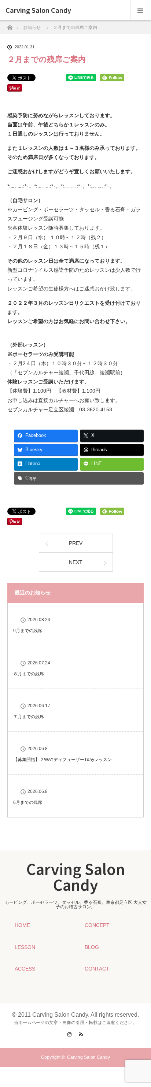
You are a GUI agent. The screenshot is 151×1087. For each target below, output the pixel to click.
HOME (22, 925)
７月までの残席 (28, 716)
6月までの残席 (27, 802)
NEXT (75, 562)
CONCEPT (97, 925)
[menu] (140, 10)
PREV (75, 543)
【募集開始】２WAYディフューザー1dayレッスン (62, 759)
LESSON (25, 947)
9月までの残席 (27, 630)
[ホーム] (9, 25)
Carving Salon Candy (38, 10)
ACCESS (25, 969)
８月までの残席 (28, 673)
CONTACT (97, 969)
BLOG (92, 947)
